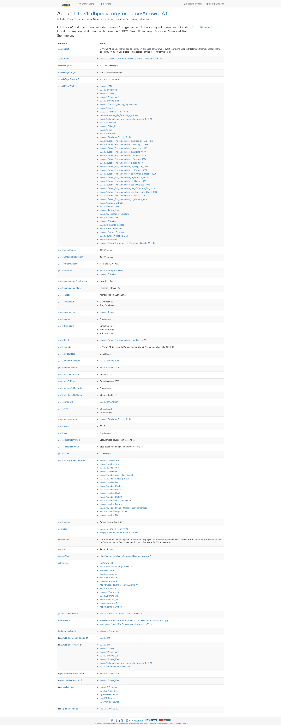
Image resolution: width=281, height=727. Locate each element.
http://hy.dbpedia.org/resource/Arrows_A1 (119, 584)
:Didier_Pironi (110, 126)
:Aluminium (108, 89)
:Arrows (107, 93)
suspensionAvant (68, 446)
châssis (64, 294)
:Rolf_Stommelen (111, 228)
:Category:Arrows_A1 (116, 566)
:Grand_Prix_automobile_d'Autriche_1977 (123, 151)
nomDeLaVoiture (68, 374)
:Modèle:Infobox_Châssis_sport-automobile (123, 507)
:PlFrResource (108, 698)
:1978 (106, 86)
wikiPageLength (67, 72)
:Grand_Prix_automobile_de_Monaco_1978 (124, 177)
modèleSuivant (67, 367)
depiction (64, 620)
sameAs (63, 562)
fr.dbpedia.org (144, 19)
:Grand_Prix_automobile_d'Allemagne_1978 (124, 144)
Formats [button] (107, 3)
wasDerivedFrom (68, 613)
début (63, 340)
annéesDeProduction (70, 256)
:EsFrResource (109, 690)
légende (64, 346)
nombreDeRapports (70, 388)
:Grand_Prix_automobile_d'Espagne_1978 (123, 159)
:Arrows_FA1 (109, 100)
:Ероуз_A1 (109, 573)
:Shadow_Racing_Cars (114, 235)
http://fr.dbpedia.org (110, 19)
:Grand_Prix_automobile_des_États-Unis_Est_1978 (127, 188)
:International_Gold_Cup (115, 666)
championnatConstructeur (73, 281)
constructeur (66, 312)
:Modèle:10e (109, 460)
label (62, 549)
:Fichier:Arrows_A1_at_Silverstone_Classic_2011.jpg (128, 243)
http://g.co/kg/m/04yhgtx (111, 606)
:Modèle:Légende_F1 (113, 511)
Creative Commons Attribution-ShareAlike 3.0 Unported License (164, 723)
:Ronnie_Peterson (112, 232)
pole (62, 432)
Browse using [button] (88, 3)
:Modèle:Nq (109, 515)
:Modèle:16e (109, 467)
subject (62, 528)
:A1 (105, 637)
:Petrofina (108, 221)
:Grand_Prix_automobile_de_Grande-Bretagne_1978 (128, 173)
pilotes (64, 408)
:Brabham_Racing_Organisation (118, 104)
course (64, 318)
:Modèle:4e (109, 471)
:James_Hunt (109, 210)
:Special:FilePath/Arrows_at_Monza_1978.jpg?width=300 (131, 58)
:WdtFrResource (109, 701)
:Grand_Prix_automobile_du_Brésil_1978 (122, 195)
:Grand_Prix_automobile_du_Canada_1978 (124, 199)
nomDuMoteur (67, 381)
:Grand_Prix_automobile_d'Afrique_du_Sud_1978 (126, 140)
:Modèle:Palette (111, 485)
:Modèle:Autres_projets (114, 478)
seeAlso (63, 556)
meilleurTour (66, 353)
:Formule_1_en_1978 (114, 111)
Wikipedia (120, 723)
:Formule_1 (109, 133)
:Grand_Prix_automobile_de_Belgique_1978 (124, 166)
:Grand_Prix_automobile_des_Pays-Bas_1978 (125, 184)
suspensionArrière (69, 439)
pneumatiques (67, 419)
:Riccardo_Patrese (112, 224)
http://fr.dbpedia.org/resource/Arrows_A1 (121, 13)
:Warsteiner (109, 239)
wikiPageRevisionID (68, 79)
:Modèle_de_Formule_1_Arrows (119, 115)
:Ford (106, 129)
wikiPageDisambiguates (72, 637)
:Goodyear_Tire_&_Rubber (116, 137)
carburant (65, 270)
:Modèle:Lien (109, 482)
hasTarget (66, 687)
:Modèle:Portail (110, 489)
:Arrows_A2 (109, 655)
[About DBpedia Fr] (66, 3)
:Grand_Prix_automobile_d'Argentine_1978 (123, 148)
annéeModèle (67, 249)
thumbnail (64, 58)
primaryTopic (67, 708)
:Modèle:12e (109, 464)
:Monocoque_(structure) (115, 213)
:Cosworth (108, 122)
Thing (77, 19)
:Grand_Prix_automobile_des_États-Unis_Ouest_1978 (128, 191)
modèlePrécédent (69, 360)
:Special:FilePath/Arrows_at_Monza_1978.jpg (126, 624)
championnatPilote (69, 287)
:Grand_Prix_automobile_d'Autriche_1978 (123, 155)
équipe (64, 521)
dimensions (66, 325)
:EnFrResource (109, 694)
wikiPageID (65, 65)
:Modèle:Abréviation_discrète (117, 474)
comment (64, 539)
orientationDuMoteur (70, 394)
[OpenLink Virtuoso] (116, 720)
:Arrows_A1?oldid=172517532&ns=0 (121, 613)
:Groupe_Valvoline (112, 202)
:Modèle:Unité (110, 493)
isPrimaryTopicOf (67, 630)
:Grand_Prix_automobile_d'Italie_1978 (121, 162)
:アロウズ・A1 (110, 592)
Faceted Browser (194, 3)
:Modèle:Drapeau (111, 504)
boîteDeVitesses (68, 263)
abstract (63, 48)
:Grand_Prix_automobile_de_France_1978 (123, 170)
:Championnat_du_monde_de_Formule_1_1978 (126, 118)
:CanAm (107, 107)
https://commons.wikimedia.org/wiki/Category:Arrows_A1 (126, 556)
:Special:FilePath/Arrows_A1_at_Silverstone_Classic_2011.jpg (134, 620)
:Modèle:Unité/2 (111, 496)
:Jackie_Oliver (110, 206)
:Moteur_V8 (109, 217)
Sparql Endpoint (216, 3)
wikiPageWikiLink (67, 86)
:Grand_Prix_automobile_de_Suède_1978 (123, 180)
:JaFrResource (109, 687)
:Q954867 (107, 570)
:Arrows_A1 (106, 562)
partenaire (65, 401)
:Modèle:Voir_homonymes (115, 500)
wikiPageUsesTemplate (71, 460)
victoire (64, 453)
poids (63, 426)
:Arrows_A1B (109, 97)
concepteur (66, 301)
